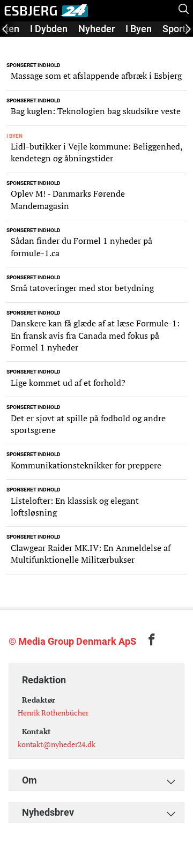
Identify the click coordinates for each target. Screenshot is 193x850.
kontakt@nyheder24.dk (56, 744)
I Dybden (49, 28)
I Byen (138, 28)
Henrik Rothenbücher (53, 712)
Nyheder (96, 28)
